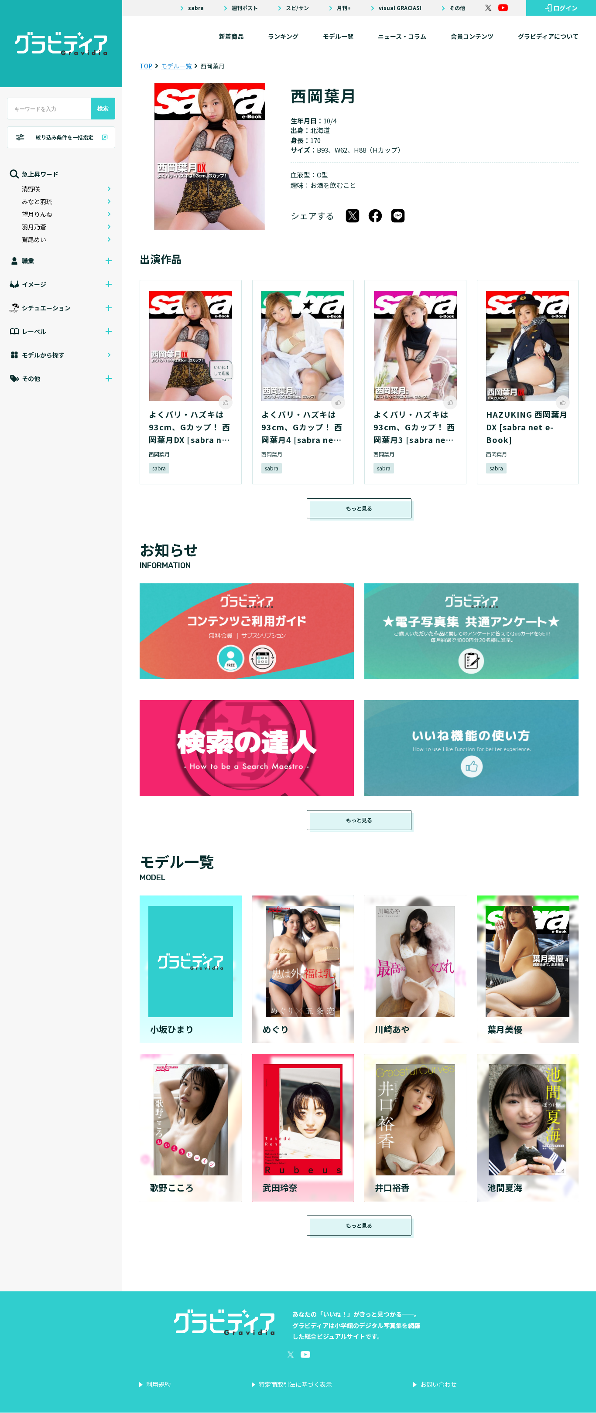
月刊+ (344, 7)
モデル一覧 (338, 36)
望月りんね (37, 214)
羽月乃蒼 (34, 226)
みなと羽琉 (37, 201)
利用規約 (158, 1384)
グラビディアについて (548, 36)
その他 (457, 7)
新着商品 (231, 36)
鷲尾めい (34, 239)
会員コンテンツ (472, 36)
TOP (146, 65)
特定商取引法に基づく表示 (295, 1384)
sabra (196, 7)
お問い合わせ (438, 1384)
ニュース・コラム (402, 36)
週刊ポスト (245, 7)
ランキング (283, 36)
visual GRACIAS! (400, 7)
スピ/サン (297, 7)
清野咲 (31, 188)
